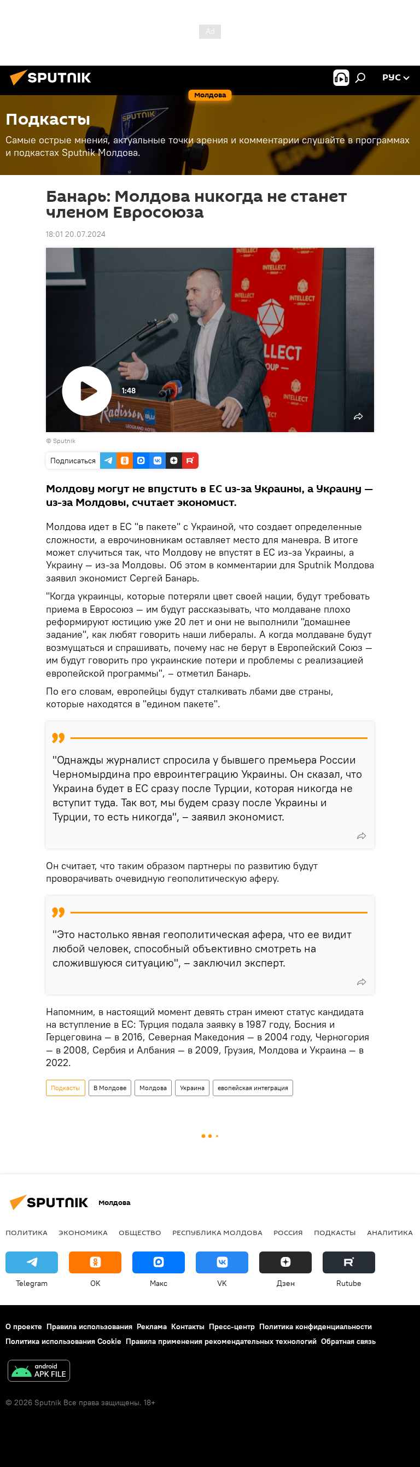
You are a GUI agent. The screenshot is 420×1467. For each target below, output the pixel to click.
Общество (140, 1232)
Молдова (153, 1088)
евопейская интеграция (253, 1088)
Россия (288, 1232)
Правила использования (89, 1326)
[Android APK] (39, 1372)
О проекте (23, 1326)
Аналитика (390, 1232)
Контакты (188, 1326)
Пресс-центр (232, 1326)
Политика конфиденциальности (315, 1326)
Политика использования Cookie (63, 1341)
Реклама (152, 1326)
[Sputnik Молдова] (53, 87)
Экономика (83, 1232)
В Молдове (110, 1088)
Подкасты (65, 1088)
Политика (26, 1232)
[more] (361, 836)
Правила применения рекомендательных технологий (221, 1341)
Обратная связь (348, 1341)
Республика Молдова (217, 1232)
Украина (192, 1088)
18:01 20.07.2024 (76, 234)
